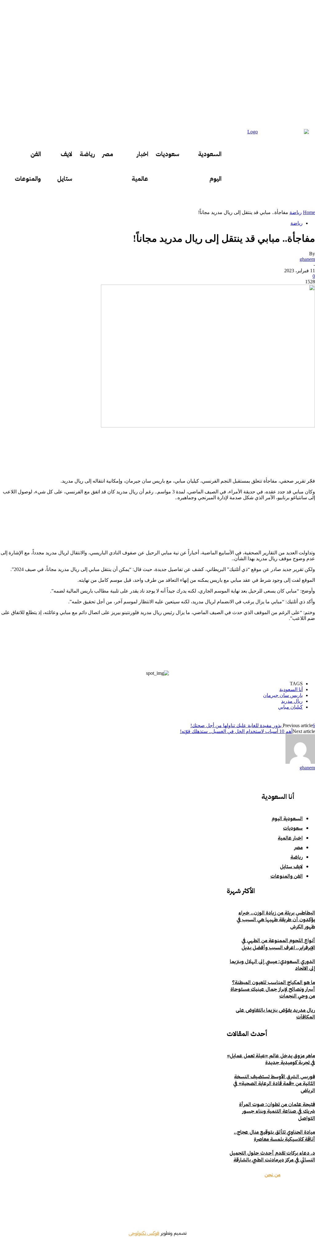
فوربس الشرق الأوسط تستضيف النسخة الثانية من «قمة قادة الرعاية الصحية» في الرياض (274, 1083)
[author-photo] (300, 762)
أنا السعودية (291, 689)
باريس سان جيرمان (283, 695)
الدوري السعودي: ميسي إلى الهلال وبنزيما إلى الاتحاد (272, 965)
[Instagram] (253, 1193)
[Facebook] (290, 1193)
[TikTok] (237, 1193)
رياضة (295, 212)
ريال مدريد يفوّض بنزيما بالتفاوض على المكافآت (275, 1013)
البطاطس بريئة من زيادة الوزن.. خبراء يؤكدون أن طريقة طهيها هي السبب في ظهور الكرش (276, 919)
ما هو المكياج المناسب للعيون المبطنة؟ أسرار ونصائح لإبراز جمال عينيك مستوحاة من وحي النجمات (272, 989)
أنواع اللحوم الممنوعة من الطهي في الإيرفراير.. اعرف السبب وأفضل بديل (278, 944)
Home (309, 212)
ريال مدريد (292, 701)
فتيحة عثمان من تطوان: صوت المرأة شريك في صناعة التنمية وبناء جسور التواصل (277, 1111)
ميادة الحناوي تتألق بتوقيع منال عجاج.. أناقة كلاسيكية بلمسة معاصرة (274, 1135)
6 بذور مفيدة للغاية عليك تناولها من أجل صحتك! (252, 725)
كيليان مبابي (290, 707)
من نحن (273, 1174)
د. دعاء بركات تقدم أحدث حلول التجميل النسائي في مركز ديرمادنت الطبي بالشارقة (272, 1156)
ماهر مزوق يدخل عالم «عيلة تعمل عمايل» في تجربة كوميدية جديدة (271, 1059)
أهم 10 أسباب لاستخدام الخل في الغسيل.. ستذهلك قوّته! (236, 731)
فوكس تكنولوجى (144, 1233)
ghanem (307, 259)
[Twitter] (271, 1193)
